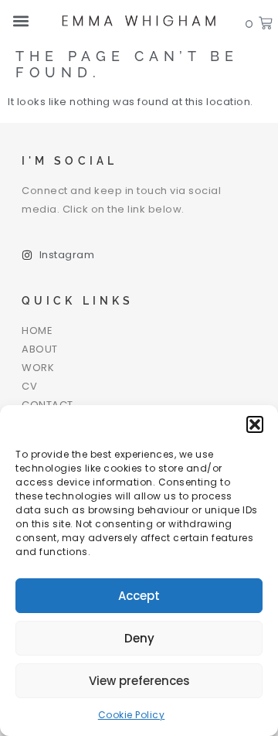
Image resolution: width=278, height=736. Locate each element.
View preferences (139, 681)
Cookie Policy (131, 714)
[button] (255, 424)
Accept (139, 596)
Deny (139, 638)
